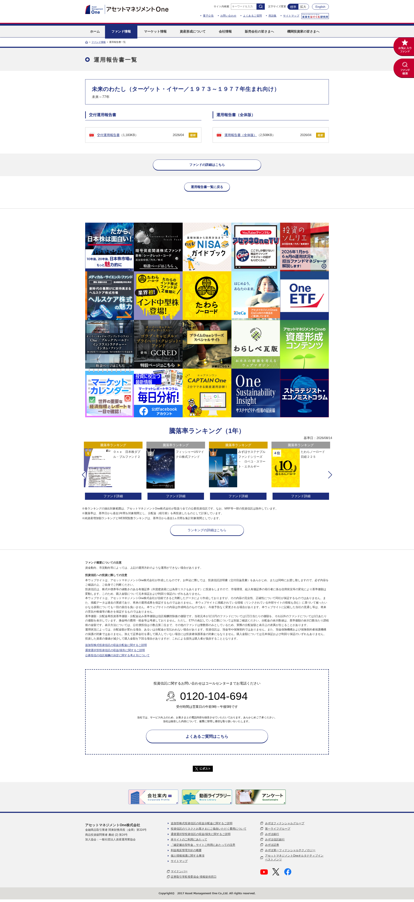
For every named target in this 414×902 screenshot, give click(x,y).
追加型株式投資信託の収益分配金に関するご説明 (116, 645)
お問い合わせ (228, 15)
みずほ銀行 (272, 834)
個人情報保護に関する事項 (187, 855)
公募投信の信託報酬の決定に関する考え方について (117, 655)
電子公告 (208, 15)
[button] (84, 474)
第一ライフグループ (277, 828)
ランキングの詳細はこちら (207, 530)
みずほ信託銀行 (275, 839)
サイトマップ (291, 15)
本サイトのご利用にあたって (189, 839)
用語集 (272, 15)
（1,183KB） (140, 135)
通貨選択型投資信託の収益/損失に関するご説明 (115, 650)
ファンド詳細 (113, 496)
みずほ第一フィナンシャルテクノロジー (290, 850)
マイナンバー (179, 871)
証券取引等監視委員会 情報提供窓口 (193, 876)
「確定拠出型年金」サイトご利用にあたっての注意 (203, 844)
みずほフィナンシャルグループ (284, 823)
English (320, 6)
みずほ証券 (272, 844)
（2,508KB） (267, 135)
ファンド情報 (98, 42)
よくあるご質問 (252, 15)
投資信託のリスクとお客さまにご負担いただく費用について (208, 828)
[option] (113, 471)
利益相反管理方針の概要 (186, 850)
